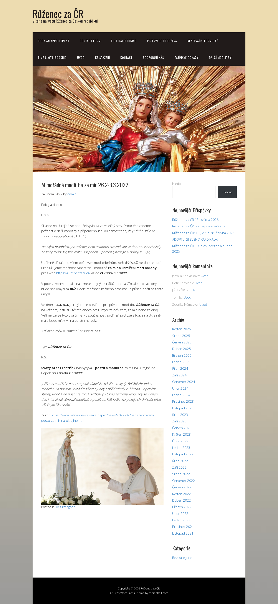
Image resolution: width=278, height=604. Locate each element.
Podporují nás (153, 57)
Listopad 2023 (183, 408)
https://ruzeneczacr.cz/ (73, 273)
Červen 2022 (182, 487)
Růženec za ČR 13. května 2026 (195, 219)
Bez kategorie (65, 507)
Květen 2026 (181, 329)
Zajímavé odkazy (186, 57)
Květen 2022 (181, 494)
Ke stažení (102, 57)
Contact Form (90, 40)
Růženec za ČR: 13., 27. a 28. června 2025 (203, 233)
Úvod (81, 57)
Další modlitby (220, 57)
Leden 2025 (181, 362)
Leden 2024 (181, 395)
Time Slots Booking (52, 57)
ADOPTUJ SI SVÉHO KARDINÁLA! (195, 239)
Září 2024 (179, 375)
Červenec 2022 (183, 480)
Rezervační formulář (202, 40)
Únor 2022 (180, 513)
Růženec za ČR (58, 13)
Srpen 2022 (181, 474)
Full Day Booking (124, 40)
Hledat (177, 183)
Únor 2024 (180, 388)
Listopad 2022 (183, 454)
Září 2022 (179, 467)
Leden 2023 (181, 447)
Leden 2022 (181, 520)
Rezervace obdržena (162, 40)
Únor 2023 (180, 441)
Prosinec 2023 (183, 401)
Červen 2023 (182, 428)
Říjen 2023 (180, 414)
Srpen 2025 (181, 335)
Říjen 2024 (180, 368)
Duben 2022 (181, 500)
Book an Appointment (53, 40)
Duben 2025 (181, 348)
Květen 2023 (181, 434)
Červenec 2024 (183, 381)
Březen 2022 (182, 507)
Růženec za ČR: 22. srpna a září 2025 (199, 226)
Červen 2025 (182, 342)
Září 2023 (179, 421)
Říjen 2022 (180, 461)
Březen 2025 (182, 355)
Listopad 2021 (183, 533)
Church (115, 593)
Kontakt (126, 57)
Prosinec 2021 (183, 526)
